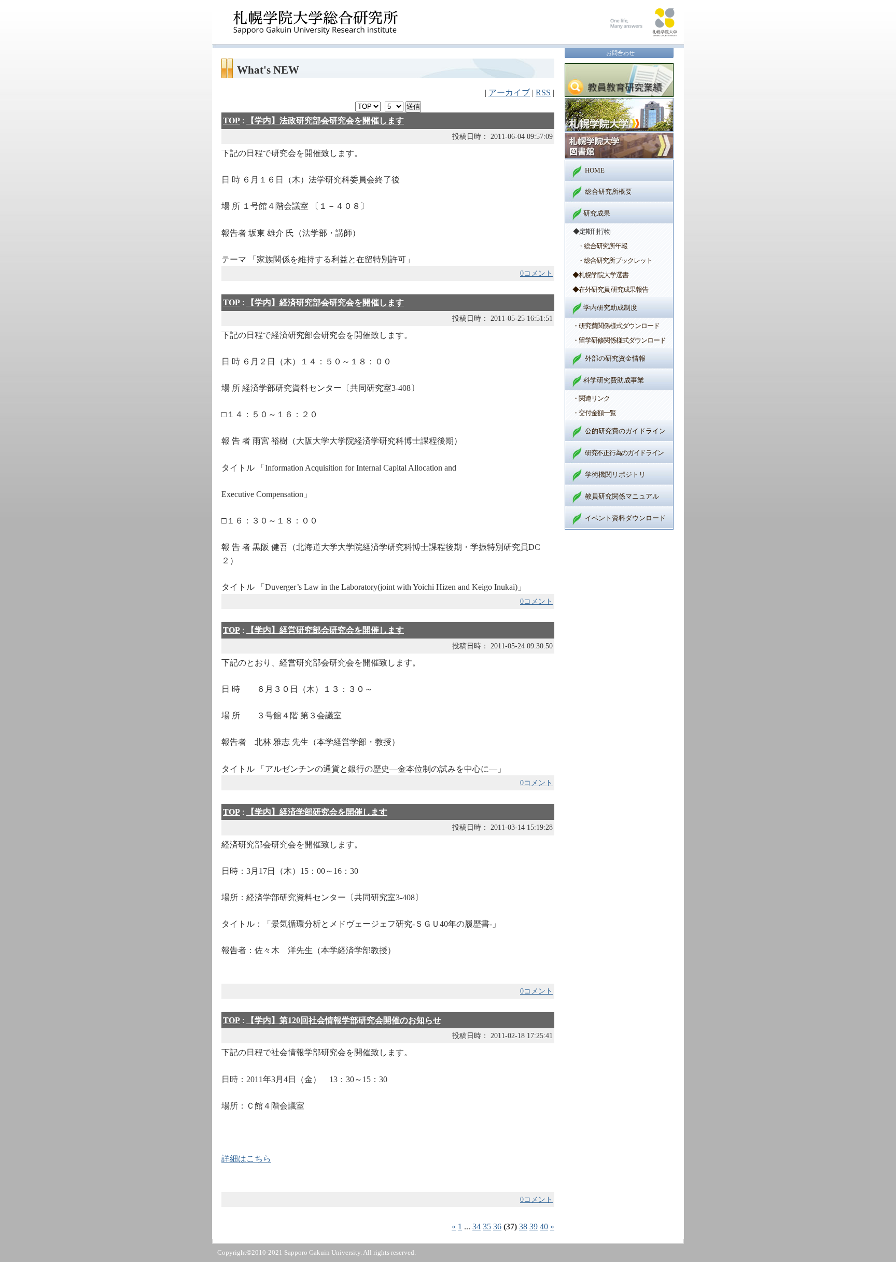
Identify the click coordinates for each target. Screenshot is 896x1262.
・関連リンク (591, 398)
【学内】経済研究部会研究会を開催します (325, 302)
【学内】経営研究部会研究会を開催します (325, 630)
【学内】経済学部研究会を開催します (316, 811)
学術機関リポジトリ (615, 474)
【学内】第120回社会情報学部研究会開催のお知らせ (343, 1020)
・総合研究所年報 (602, 246)
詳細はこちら (246, 1158)
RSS (543, 92)
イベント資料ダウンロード (625, 518)
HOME (595, 170)
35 (487, 1226)
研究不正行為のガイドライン (624, 453)
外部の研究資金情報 (615, 358)
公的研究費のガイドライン (625, 431)
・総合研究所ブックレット (615, 260)
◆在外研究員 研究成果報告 (610, 289)
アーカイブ (509, 92)
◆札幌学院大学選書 (600, 275)
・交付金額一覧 (594, 413)
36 (497, 1226)
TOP (231, 120)
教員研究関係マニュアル (622, 496)
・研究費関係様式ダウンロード (616, 326)
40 (544, 1226)
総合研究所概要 (608, 191)
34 (476, 1226)
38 (523, 1226)
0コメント (536, 273)
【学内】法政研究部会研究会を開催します (325, 120)
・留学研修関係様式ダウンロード (619, 340)
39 (533, 1226)
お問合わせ (620, 53)
